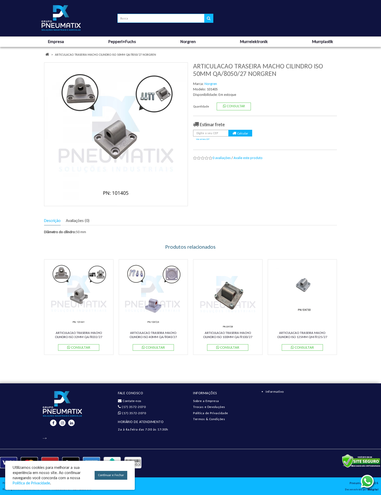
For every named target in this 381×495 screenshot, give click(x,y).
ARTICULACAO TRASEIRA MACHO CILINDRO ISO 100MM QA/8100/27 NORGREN (227, 337)
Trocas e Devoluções (209, 407)
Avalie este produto (248, 158)
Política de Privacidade (210, 413)
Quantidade (201, 106)
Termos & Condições (209, 419)
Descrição (52, 220)
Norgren (210, 84)
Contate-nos (132, 401)
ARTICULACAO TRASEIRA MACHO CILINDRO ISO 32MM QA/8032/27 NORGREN (78, 337)
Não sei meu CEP (202, 139)
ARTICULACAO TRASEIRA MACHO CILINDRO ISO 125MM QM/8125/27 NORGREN (302, 337)
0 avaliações (222, 158)
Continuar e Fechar (111, 475)
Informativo (275, 391)
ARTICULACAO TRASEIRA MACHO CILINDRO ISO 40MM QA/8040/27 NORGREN (153, 337)
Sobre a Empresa (206, 401)
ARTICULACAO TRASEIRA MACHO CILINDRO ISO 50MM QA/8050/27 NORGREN (105, 54)
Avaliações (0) (77, 220)
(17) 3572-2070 (133, 407)
